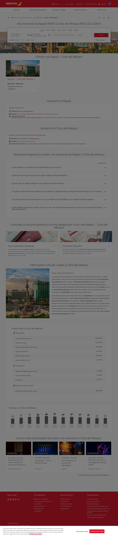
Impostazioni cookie (82, 531)
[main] (59, 531)
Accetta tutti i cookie (96, 531)
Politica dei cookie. (36, 534)
